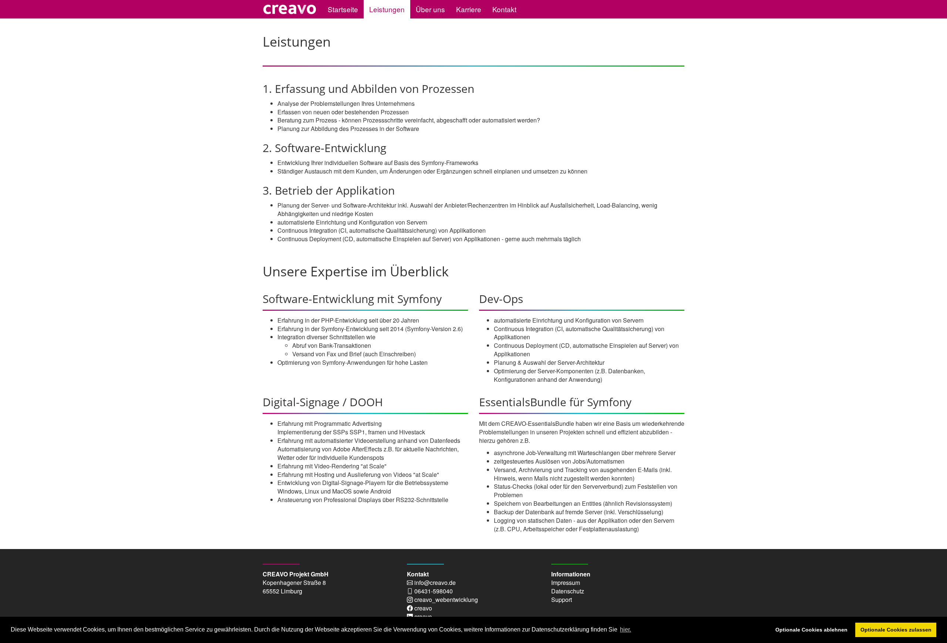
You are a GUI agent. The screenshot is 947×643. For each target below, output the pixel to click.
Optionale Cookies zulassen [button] (895, 630)
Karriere (468, 9)
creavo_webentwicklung (446, 599)
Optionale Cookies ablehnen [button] (811, 630)
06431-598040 (433, 591)
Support (561, 599)
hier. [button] (625, 629)
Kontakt (504, 9)
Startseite (343, 9)
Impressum (565, 582)
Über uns (430, 9)
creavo (423, 608)
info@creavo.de (435, 582)
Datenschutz (567, 591)
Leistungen (387, 9)
